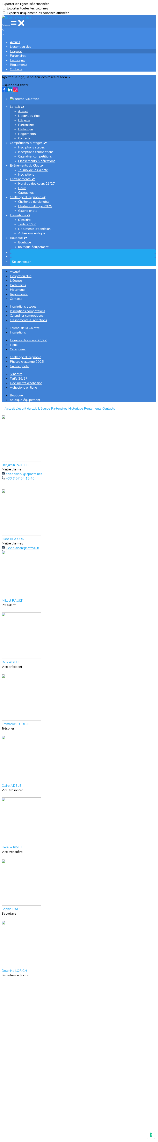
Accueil (15, 42)
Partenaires (18, 55)
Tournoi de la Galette (33, 170)
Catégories (26, 192)
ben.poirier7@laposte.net (24, 474)
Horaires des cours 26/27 (36, 183)
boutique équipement (33, 247)
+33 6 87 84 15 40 (20, 478)
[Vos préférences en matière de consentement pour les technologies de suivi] (151, 1135)
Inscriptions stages (31, 147)
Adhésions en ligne (31, 233)
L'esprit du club (20, 46)
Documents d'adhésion (34, 229)
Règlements (19, 65)
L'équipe (16, 51)
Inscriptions (26, 174)
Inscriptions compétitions (35, 152)
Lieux (22, 188)
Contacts (16, 69)
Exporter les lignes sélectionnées (25, 4)
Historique (17, 60)
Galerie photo (27, 210)
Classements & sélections (36, 161)
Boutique (24, 242)
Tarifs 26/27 (27, 224)
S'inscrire (24, 220)
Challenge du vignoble (34, 201)
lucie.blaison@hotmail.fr (22, 548)
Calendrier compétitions (35, 156)
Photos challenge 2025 (35, 206)
